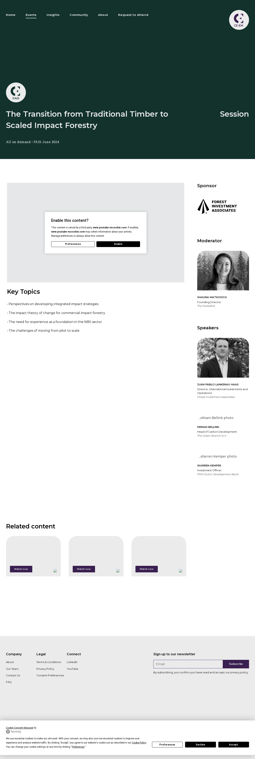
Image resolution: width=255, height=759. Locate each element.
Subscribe (236, 663)
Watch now (21, 569)
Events (31, 15)
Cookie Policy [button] (139, 742)
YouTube (72, 668)
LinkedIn (72, 662)
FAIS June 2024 (46, 142)
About (103, 15)
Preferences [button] (78, 746)
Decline (200, 744)
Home (10, 15)
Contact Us (13, 675)
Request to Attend (133, 15)
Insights (53, 15)
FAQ (9, 681)
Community (79, 15)
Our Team (12, 668)
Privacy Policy (45, 668)
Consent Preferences (50, 675)
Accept (233, 744)
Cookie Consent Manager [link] (19, 727)
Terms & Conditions (48, 662)
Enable (118, 244)
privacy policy (239, 672)
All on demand (18, 142)
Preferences (167, 744)
